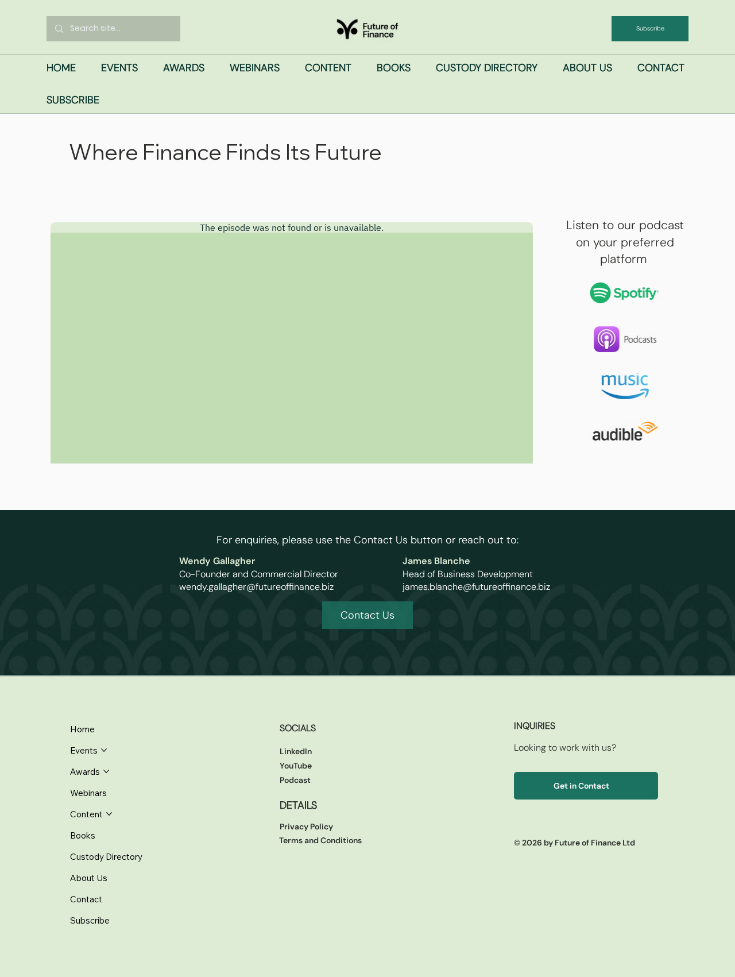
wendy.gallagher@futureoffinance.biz (256, 587)
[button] (119, 68)
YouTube (296, 765)
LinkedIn (296, 751)
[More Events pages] (104, 750)
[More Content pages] (109, 814)
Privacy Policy (306, 826)
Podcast (295, 780)
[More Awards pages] (106, 771)
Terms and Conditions (320, 840)
